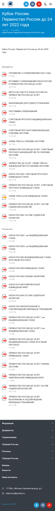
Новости (6, 470)
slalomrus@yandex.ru (15, 493)
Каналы (5, 465)
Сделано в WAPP (9, 504)
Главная (5, 30)
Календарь (15, 30)
